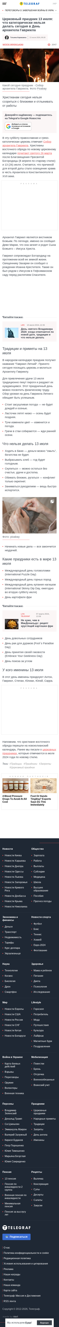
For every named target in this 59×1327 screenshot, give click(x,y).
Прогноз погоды (43, 901)
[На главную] (29, 3)
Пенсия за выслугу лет (15, 1213)
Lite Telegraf (25, 615)
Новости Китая (13, 1030)
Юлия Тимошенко (15, 1151)
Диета (37, 981)
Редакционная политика (17, 1258)
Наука (6, 964)
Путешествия (41, 1025)
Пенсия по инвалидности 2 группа (14, 1187)
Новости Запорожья (16, 882)
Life (23, 325)
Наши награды (12, 1274)
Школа (37, 882)
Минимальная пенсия (12, 1205)
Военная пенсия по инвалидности (15, 1196)
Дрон (7, 986)
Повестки (39, 1063)
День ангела (40, 1134)
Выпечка (38, 1178)
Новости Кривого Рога (14, 889)
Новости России (14, 1019)
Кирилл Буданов (14, 1140)
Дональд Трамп (13, 1118)
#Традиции (16, 764)
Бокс (36, 929)
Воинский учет (42, 1085)
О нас (7, 1247)
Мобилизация (39, 1057)
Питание (38, 976)
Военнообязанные (44, 1079)
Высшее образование (41, 889)
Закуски (38, 1205)
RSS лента (10, 1301)
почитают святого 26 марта (34, 153)
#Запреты (45, 764)
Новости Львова (14, 877)
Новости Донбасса (15, 896)
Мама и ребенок (43, 970)
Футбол (38, 923)
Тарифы (9, 942)
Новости (7, 849)
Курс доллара (12, 948)
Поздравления (42, 1046)
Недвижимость (13, 937)
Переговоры (12, 1077)
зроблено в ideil (10, 1317)
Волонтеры (11, 1088)
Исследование (42, 992)
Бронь (37, 1069)
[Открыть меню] (4, 3)
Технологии (11, 970)
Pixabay (42, 88)
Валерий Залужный (16, 1134)
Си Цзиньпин (12, 1124)
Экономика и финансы (10, 918)
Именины (39, 1140)
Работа (38, 860)
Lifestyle (36, 1002)
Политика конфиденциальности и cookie (26, 1253)
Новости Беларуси (15, 1035)
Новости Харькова (15, 860)
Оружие (9, 1082)
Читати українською (12, 45)
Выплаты (39, 866)
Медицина (39, 877)
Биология (10, 981)
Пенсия (6, 1172)
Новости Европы (14, 1009)
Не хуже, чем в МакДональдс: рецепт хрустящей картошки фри (37, 623)
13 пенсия (10, 1178)
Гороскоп (39, 1009)
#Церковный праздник (22, 767)
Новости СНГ (12, 1025)
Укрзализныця (13, 953)
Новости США (13, 1014)
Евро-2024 (40, 945)
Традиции (39, 1124)
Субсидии (39, 871)
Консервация (41, 1184)
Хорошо (44, 1323)
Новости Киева (13, 855)
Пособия (38, 896)
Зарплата (39, 855)
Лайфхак (39, 1035)
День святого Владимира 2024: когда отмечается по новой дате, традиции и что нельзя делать (37, 333)
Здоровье (37, 964)
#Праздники (30, 764)
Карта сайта (10, 1290)
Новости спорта (41, 917)
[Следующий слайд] (56, 10)
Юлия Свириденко (15, 1161)
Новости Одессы (14, 871)
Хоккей (37, 939)
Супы (37, 1189)
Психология (40, 986)
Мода (37, 1019)
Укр (55, 3)
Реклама (8, 1269)
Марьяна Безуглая (15, 1156)
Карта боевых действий (12, 1065)
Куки (28, 1322)
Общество (37, 849)
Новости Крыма (13, 901)
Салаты (38, 1200)
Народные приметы (45, 1118)
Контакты (9, 1279)
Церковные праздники (40, 1112)
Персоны (8, 1104)
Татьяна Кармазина (18, 37)
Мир (4, 1002)
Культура (39, 1030)
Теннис (38, 934)
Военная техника (14, 1093)
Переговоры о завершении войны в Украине (31, 10)
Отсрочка (39, 1074)
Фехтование (40, 950)
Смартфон (11, 992)
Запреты (38, 1129)
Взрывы (9, 1072)
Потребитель (41, 1014)
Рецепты (36, 1172)
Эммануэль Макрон (16, 1129)
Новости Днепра (14, 866)
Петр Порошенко (14, 1145)
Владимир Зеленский (10, 1112)
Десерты (38, 1194)
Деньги (9, 926)
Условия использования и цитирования (26, 1263)
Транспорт (10, 932)
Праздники (37, 1104)
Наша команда (12, 1285)
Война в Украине (12, 1057)
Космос (9, 976)
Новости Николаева (16, 906)
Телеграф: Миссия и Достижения (22, 1295)
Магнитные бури (43, 1041)
